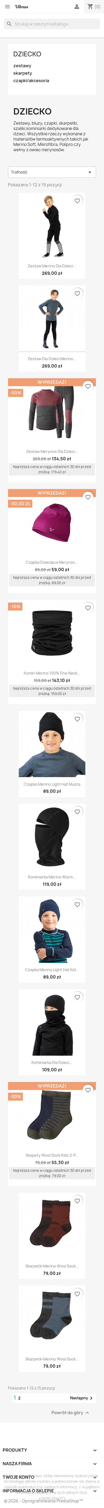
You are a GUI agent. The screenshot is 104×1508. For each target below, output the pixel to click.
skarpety (22, 73)
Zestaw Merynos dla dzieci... (52, 451)
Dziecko (27, 53)
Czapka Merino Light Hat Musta (52, 784)
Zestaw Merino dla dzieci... (52, 265)
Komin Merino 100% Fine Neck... (52, 673)
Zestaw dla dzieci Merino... (52, 358)
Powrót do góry (70, 1412)
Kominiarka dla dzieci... (52, 1062)
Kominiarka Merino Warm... (52, 876)
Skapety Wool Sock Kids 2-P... (52, 1155)
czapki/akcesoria (31, 80)
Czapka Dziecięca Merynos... (52, 562)
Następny (82, 1398)
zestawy (22, 66)
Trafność (52, 172)
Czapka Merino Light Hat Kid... (52, 969)
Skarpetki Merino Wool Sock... (52, 1266)
